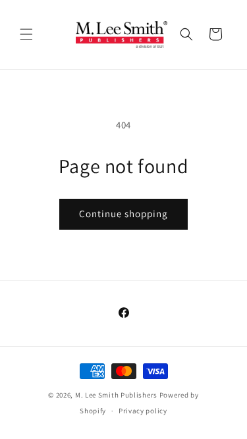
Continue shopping (123, 213)
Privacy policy (143, 410)
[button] (26, 34)
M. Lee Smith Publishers (116, 395)
